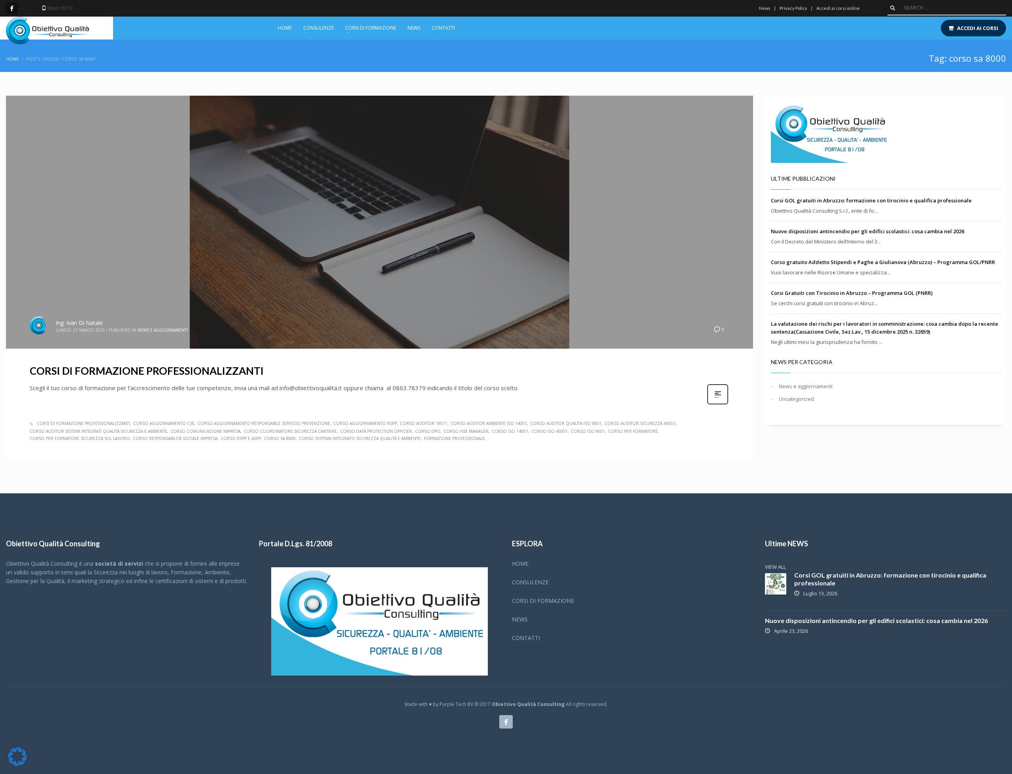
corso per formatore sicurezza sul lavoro (80, 438)
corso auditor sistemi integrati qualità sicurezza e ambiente (98, 431)
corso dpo (427, 431)
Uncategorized (796, 398)
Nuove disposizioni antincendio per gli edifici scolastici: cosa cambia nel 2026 (867, 231)
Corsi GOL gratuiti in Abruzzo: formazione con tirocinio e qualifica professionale (871, 200)
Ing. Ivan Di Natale (79, 323)
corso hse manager (466, 431)
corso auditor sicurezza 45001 (640, 423)
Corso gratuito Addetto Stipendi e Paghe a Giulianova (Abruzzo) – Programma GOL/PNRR (883, 262)
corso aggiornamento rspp (365, 423)
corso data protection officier (376, 431)
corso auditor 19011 (423, 423)
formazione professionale (454, 438)
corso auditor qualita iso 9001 (565, 423)
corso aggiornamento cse (163, 423)
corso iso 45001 (549, 431)
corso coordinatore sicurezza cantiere (290, 431)
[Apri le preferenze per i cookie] (17, 764)
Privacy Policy (793, 8)
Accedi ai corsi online (838, 8)
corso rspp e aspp (241, 438)
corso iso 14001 (510, 431)
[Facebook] (12, 8)
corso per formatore (633, 431)
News (764, 8)
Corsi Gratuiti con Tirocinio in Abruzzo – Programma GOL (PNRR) (852, 292)
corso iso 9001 (588, 431)
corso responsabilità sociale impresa (175, 438)
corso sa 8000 (280, 438)
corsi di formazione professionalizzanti (83, 423)
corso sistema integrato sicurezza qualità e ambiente (360, 438)
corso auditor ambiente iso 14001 (489, 423)
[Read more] (717, 403)
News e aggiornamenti (163, 330)
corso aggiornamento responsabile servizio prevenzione (264, 423)
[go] (893, 8)
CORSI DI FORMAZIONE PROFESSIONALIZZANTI (147, 370)
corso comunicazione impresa (205, 431)
